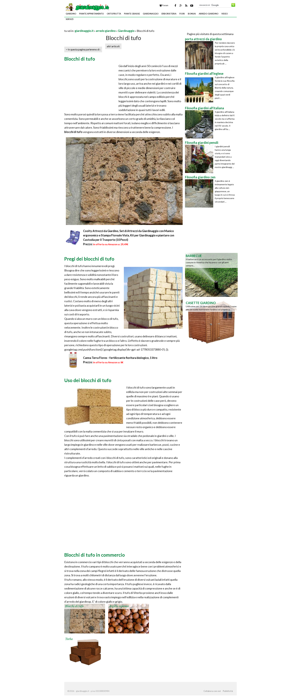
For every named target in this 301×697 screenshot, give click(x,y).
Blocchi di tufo (74, 606)
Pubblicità (228, 691)
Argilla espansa (119, 606)
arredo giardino (208, 13)
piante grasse (132, 13)
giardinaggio (150, 13)
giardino (71, 13)
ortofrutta (114, 13)
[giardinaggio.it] (87, 7)
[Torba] (84, 651)
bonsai (192, 13)
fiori (182, 13)
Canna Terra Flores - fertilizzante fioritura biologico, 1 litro (120, 357)
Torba (69, 639)
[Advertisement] (101, 27)
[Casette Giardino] (211, 321)
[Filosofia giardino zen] (200, 193)
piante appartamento (91, 13)
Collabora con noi (212, 691)
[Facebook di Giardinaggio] (175, 5)
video (224, 13)
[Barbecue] (211, 274)
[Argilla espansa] (128, 618)
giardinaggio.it (84, 30)
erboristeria (168, 13)
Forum (165, 5)
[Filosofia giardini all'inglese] (200, 90)
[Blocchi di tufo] (84, 618)
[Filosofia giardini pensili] (200, 159)
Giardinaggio (126, 30)
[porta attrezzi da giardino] (200, 55)
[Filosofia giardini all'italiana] (200, 124)
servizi (70, 19)
